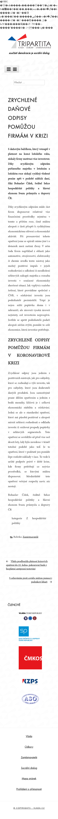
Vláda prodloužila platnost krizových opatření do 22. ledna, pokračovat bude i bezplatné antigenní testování (27, 565)
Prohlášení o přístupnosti (29, 789)
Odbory (29, 747)
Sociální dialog (29, 768)
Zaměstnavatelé (30, 537)
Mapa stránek (29, 778)
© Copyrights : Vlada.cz (29, 808)
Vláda (29, 736)
